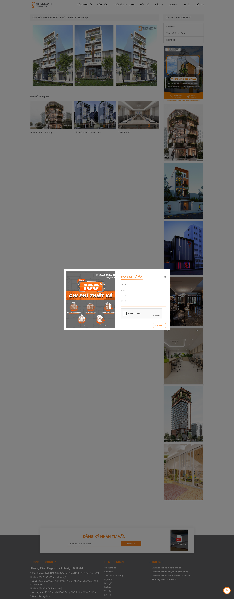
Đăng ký (159, 325)
